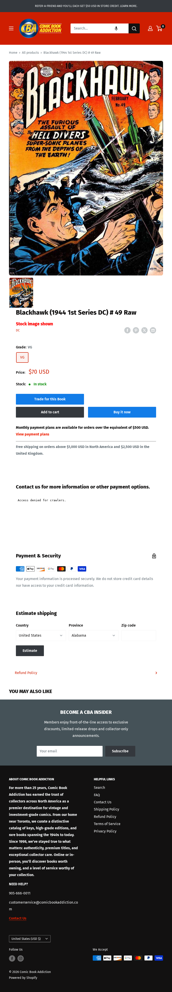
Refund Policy (26, 673)
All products (30, 53)
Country (22, 625)
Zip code (128, 625)
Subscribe (120, 751)
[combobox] (100, 28)
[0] (159, 28)
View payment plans (32, 434)
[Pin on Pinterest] (136, 330)
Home (13, 53)
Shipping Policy (106, 809)
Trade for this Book (50, 399)
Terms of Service (107, 824)
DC (18, 330)
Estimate (30, 651)
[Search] (134, 28)
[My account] (150, 28)
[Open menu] (11, 28)
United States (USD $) (26, 939)
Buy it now (122, 412)
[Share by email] (153, 330)
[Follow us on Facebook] (12, 958)
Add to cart (50, 412)
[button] (116, 28)
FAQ (97, 795)
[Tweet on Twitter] (144, 330)
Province (76, 625)
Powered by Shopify (23, 978)
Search (99, 787)
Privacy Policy (105, 831)
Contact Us (102, 802)
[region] (86, 168)
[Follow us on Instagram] (20, 958)
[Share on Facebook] (127, 330)
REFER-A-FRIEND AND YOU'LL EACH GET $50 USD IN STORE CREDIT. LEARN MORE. (86, 6)
